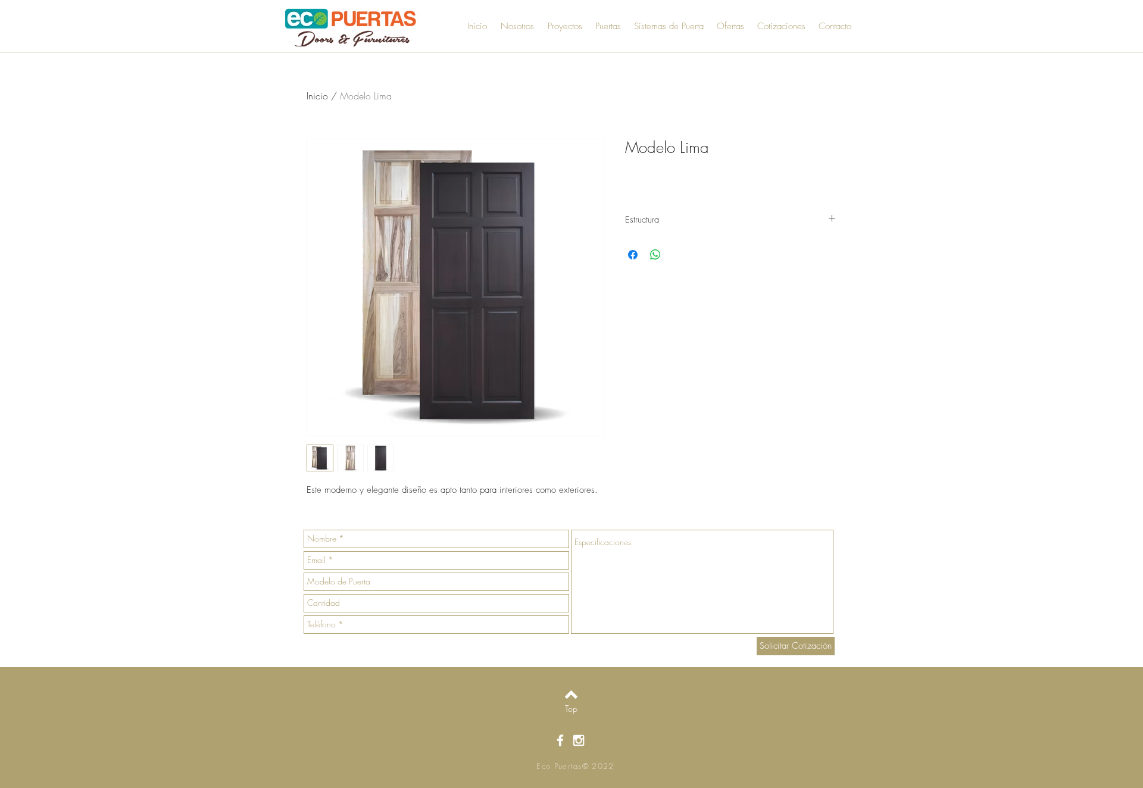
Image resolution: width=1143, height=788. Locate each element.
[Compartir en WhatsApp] (655, 255)
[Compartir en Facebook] (633, 255)
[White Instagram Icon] (578, 740)
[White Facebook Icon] (560, 740)
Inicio (317, 95)
